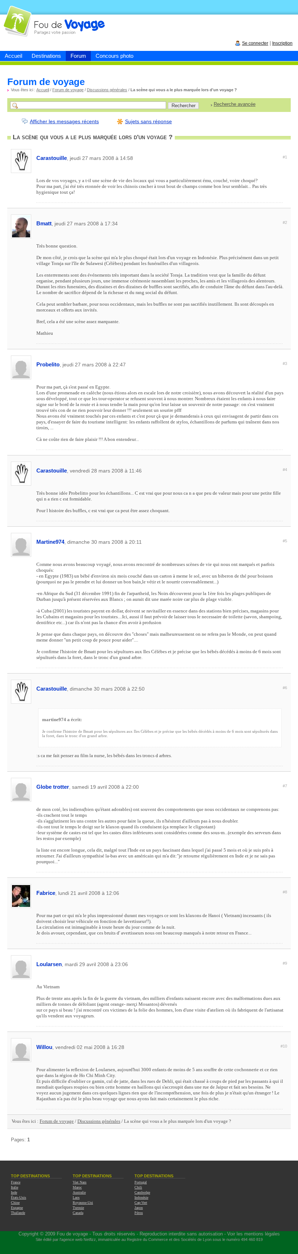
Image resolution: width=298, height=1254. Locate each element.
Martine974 (161, 542)
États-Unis (18, 1197)
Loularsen (161, 964)
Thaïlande (18, 1213)
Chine (15, 1203)
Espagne (17, 1208)
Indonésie (141, 1197)
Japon (138, 1208)
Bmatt (161, 223)
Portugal (140, 1182)
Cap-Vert (140, 1203)
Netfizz (90, 1239)
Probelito (161, 364)
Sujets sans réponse (148, 121)
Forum (78, 56)
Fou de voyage (72, 1234)
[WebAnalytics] (149, 1251)
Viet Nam (79, 1182)
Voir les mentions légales (253, 1234)
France (15, 1182)
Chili (138, 1187)
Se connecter (255, 43)
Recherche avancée (234, 104)
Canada (78, 1213)
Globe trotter (161, 787)
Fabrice (161, 893)
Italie (14, 1187)
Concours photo (114, 56)
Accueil (13, 56)
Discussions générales (107, 90)
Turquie (78, 1208)
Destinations (46, 56)
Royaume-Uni (83, 1203)
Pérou (138, 1213)
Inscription (282, 43)
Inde (14, 1192)
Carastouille (161, 158)
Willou (161, 1047)
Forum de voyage (68, 90)
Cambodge (142, 1192)
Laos (76, 1197)
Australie (79, 1192)
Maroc (77, 1187)
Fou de (27, 18)
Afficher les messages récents (64, 121)
